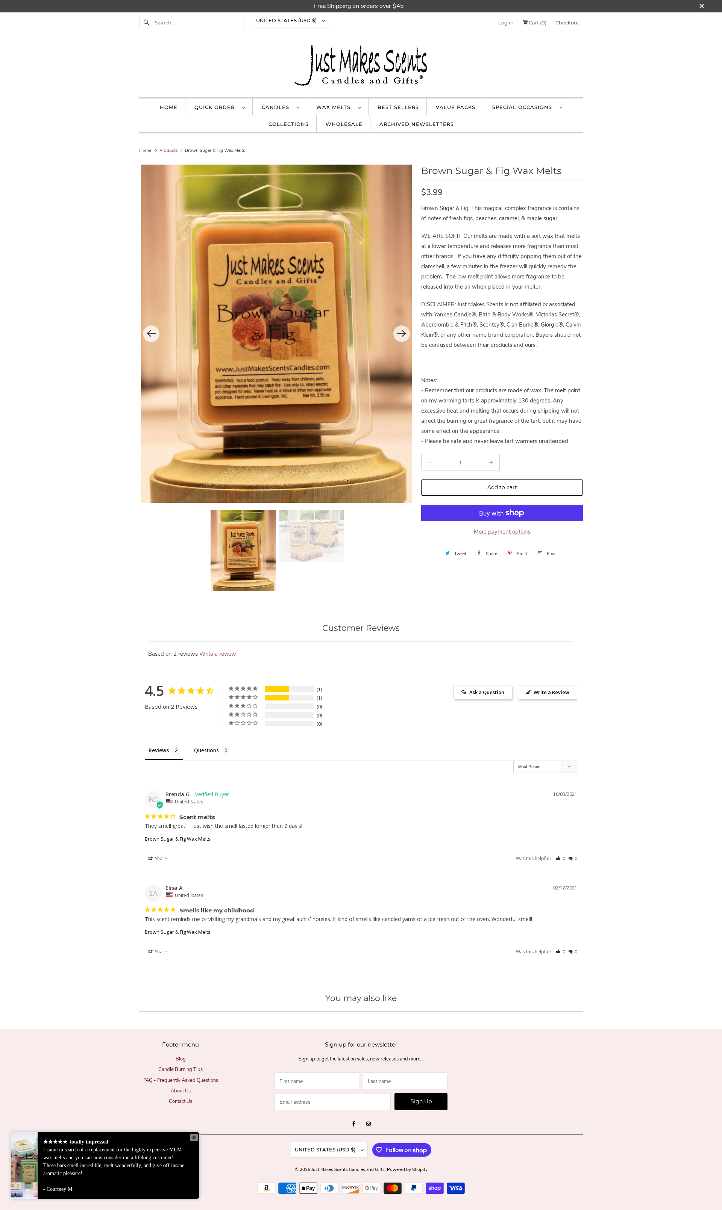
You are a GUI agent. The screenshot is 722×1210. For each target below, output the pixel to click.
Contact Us (180, 1101)
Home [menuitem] (168, 107)
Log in (506, 23)
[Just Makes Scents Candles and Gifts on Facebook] (354, 1124)
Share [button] (160, 858)
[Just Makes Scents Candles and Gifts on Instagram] (368, 1124)
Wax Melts (335, 107)
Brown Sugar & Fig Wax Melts (178, 838)
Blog (181, 1059)
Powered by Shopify (407, 1169)
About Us (181, 1090)
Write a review (217, 654)
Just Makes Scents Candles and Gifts (348, 1169)
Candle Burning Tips (180, 1069)
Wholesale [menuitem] (344, 124)
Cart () (537, 23)
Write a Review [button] (551, 692)
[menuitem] (220, 106)
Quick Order (216, 107)
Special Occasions (524, 107)
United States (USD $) (287, 20)
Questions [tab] (206, 750)
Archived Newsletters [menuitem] (416, 124)
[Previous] (151, 333)
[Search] (146, 22)
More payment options (502, 531)
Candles (277, 107)
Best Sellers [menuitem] (398, 107)
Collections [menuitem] (288, 124)
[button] (560, 858)
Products (169, 150)
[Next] (401, 333)
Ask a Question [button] (486, 692)
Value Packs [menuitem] (455, 107)
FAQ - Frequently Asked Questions (180, 1080)
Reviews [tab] (159, 750)
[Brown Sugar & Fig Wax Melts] (276, 334)
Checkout (567, 23)
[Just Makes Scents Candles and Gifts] (361, 67)
